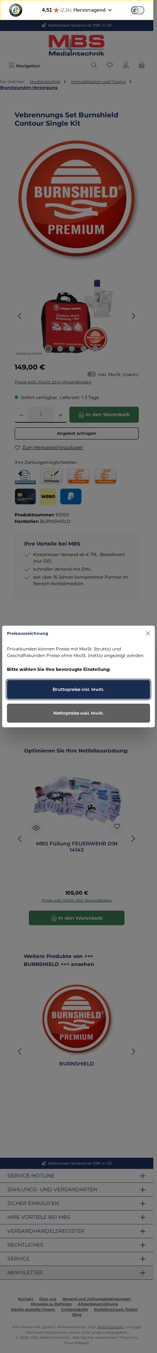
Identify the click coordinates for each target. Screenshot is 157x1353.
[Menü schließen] (147, 633)
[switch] (137, 10)
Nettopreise (78, 713)
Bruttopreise (78, 689)
